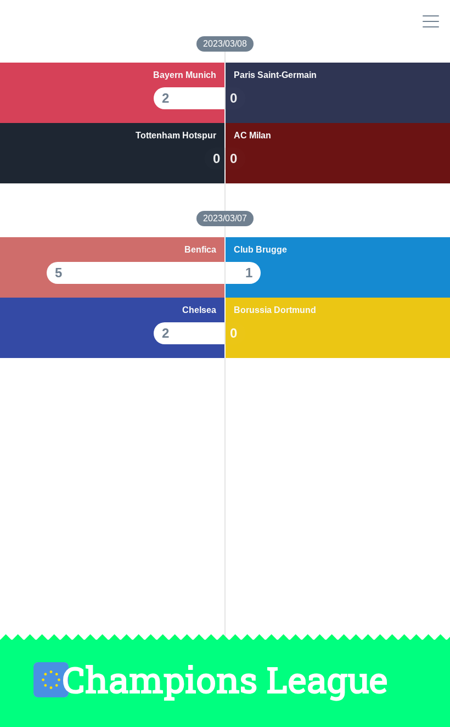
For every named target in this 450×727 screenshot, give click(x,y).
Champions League (225, 679)
